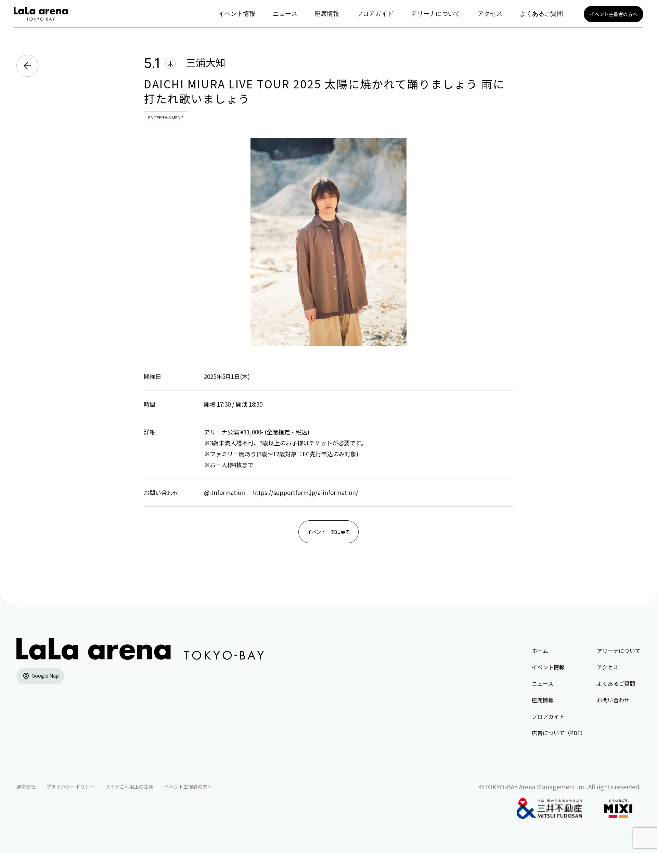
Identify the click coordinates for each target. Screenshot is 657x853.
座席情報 (326, 13)
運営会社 (26, 786)
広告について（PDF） (559, 733)
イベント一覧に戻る (328, 531)
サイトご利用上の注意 (129, 786)
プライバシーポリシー (70, 786)
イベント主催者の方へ (613, 14)
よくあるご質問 (541, 13)
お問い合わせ (613, 700)
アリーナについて (435, 13)
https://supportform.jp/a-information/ (305, 492)
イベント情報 (236, 13)
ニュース (285, 13)
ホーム (540, 650)
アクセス (490, 13)
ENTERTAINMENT (166, 117)
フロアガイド (375, 13)
